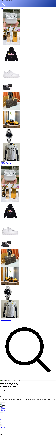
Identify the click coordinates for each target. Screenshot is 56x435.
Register (2, 427)
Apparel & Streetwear (3, 408)
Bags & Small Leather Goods (4, 409)
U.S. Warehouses (3, 414)
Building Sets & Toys (3, 410)
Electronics (2, 407)
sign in (1, 425)
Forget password (4, 427)
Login (0, 427)
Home (2, 8)
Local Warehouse (3, 318)
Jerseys (2, 411)
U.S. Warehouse (2, 162)
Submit (1, 434)
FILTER (1, 403)
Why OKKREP (2, 163)
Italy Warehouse (6, 162)
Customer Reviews (6, 163)
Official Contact (9, 163)
